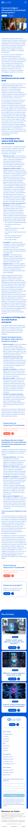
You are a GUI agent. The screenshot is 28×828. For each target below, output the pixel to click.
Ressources (6, 745)
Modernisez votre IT (8, 759)
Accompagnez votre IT (9, 763)
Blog (4, 743)
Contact (5, 750)
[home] (6, 2)
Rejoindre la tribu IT (8, 770)
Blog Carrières (6, 774)
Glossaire (5, 748)
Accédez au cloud (7, 756)
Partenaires (6, 739)
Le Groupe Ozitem (7, 734)
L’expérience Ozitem (8, 772)
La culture (5, 736)
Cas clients (6, 741)
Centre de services (8, 761)
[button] (25, 2)
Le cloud (4, 15)
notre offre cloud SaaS (10, 554)
